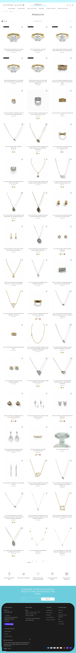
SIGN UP (48, 599)
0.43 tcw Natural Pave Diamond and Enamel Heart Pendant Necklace (38, 182)
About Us (60, 610)
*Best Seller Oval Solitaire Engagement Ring (38, 50)
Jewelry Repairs (8, 636)
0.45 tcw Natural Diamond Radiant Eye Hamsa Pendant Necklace (38, 216)
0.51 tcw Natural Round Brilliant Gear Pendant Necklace (38, 249)
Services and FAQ (63, 8)
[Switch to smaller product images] (4, 21)
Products (11, 11)
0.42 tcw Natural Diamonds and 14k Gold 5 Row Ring (14, 182)
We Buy (60, 612)
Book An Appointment (8, 5)
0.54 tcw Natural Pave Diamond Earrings (62, 249)
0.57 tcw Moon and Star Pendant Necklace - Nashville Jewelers (13, 283)
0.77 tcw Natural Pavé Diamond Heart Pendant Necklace (38, 381)
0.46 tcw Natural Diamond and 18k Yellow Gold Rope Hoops (62, 216)
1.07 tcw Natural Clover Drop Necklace (38, 551)
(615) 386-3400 (19, 5)
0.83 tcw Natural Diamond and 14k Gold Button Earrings (13, 416)
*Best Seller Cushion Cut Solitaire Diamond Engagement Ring (13, 50)
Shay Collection (32, 8)
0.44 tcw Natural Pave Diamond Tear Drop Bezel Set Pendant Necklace (13, 216)
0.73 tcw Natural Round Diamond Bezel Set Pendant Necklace (62, 348)
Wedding (41, 8)
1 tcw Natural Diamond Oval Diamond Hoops (13, 483)
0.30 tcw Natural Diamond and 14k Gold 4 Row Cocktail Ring (38, 113)
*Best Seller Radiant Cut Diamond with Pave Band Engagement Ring (13, 81)
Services (6, 634)
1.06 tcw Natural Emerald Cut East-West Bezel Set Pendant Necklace (62, 516)
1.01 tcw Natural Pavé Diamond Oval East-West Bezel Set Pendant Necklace (62, 484)
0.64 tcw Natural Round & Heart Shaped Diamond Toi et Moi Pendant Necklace (62, 315)
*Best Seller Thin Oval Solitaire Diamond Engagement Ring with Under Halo (38, 82)
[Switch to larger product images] (2, 21)
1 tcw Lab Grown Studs (62, 449)
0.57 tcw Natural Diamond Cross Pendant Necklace (38, 283)
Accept (5, 648)
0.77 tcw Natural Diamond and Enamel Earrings (13, 381)
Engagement (11, 8)
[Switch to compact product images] (6, 21)
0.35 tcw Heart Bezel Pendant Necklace (13, 147)
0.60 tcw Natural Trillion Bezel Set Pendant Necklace (14, 314)
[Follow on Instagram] (23, 5)
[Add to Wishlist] (22, 27)
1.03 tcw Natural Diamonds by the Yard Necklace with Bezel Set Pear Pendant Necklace (38, 517)
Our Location (61, 624)
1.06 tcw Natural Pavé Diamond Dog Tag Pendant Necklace (14, 551)
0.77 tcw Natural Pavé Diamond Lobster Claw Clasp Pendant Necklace (62, 382)
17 (43, 560)
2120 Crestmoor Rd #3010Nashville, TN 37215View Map (10, 619)
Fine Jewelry (21, 8)
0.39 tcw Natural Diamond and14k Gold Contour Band (62, 147)
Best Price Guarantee (24, 578)
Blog (59, 619)
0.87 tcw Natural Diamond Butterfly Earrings (62, 416)
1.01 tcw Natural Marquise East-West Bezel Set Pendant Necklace (38, 483)
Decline (9, 648)
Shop (7, 11)
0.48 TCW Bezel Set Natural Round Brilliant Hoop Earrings (13, 249)
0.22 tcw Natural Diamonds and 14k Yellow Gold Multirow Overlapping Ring (62, 82)
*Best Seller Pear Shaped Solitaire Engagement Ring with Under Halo (62, 50)
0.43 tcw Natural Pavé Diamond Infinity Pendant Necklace (62, 182)
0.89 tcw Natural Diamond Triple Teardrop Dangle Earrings (13, 450)
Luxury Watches (50, 8)
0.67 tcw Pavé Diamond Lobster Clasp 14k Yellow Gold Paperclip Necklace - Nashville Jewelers (38, 349)
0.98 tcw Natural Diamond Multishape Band (38, 450)
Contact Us (61, 621)
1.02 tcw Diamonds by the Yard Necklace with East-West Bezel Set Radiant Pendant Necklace (14, 517)
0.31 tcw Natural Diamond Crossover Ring (62, 113)
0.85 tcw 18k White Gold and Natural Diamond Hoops (38, 416)
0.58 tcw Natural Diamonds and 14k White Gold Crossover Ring (62, 283)
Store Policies (7, 631)
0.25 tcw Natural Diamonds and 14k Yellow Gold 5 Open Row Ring (14, 113)
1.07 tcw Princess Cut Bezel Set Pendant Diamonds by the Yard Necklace (62, 552)
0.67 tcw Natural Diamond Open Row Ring (13, 348)
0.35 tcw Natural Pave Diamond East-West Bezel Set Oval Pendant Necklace (38, 148)
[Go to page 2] (47, 561)
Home (4, 11)
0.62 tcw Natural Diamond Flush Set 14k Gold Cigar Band (38, 314)
